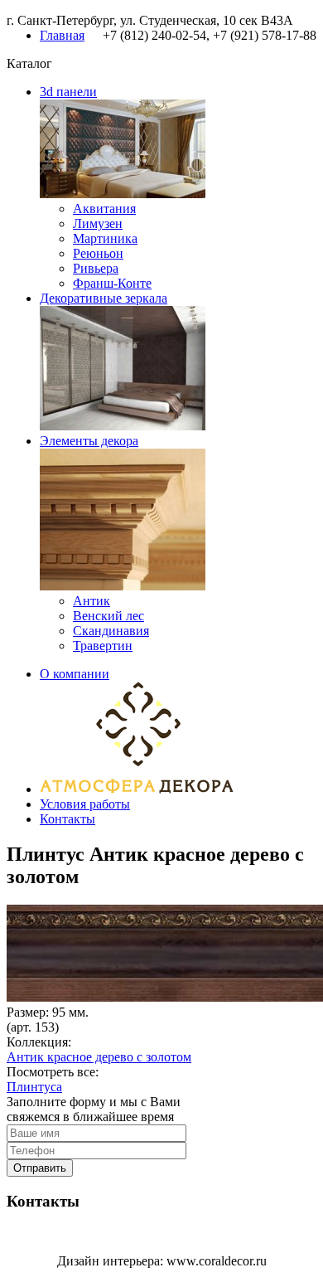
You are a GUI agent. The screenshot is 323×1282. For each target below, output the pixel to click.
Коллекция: (39, 1042)
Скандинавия (111, 631)
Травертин (103, 646)
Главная (62, 35)
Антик (91, 601)
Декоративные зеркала (103, 298)
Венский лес (108, 616)
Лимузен (98, 223)
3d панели (68, 92)
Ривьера (95, 268)
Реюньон (98, 253)
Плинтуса (34, 1087)
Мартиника (105, 238)
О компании (74, 674)
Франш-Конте (112, 283)
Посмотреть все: (53, 1072)
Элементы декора (89, 441)
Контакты (67, 819)
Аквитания (104, 209)
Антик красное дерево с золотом (99, 1057)
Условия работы (85, 804)
